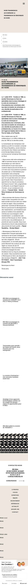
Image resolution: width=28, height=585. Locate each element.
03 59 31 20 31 (15, 475)
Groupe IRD (15, 509)
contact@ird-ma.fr (15, 476)
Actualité (15, 506)
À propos (15, 489)
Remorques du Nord (8, 265)
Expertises (15, 495)
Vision (15, 492)
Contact (15, 512)
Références (15, 503)
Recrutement (15, 501)
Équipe (15, 498)
